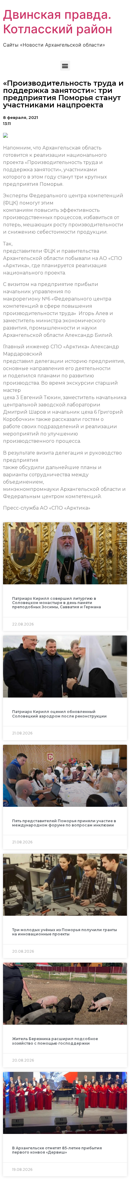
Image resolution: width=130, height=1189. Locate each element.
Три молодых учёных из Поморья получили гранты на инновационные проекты (64, 932)
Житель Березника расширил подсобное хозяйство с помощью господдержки (55, 1040)
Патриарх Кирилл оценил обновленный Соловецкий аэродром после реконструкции (59, 713)
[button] (65, 66)
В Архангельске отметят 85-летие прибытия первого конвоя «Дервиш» (57, 1150)
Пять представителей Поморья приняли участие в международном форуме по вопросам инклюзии (64, 823)
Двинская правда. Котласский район (57, 21)
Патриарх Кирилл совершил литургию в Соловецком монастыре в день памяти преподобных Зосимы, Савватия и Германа (56, 602)
